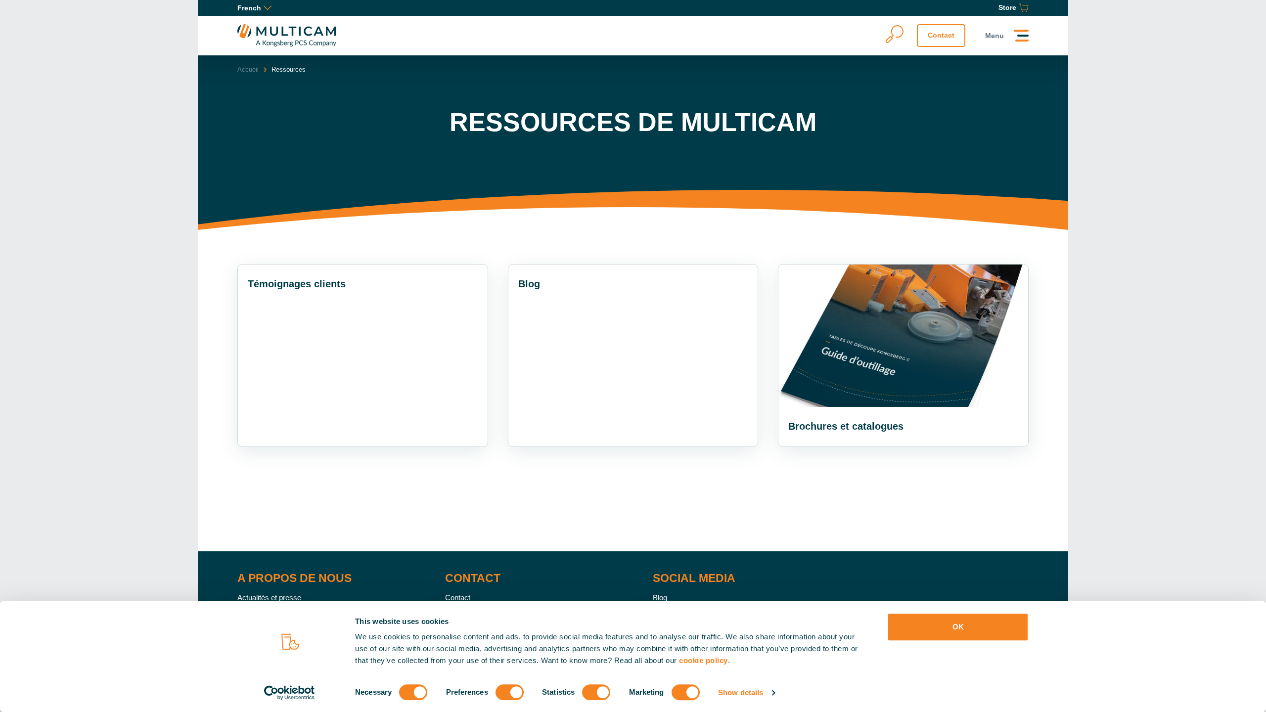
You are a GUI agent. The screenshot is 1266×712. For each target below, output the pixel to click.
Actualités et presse (269, 597)
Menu (994, 36)
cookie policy (703, 660)
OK (958, 627)
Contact (941, 35)
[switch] (510, 692)
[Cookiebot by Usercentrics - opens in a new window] (289, 692)
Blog (660, 597)
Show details (740, 692)
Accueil (248, 69)
